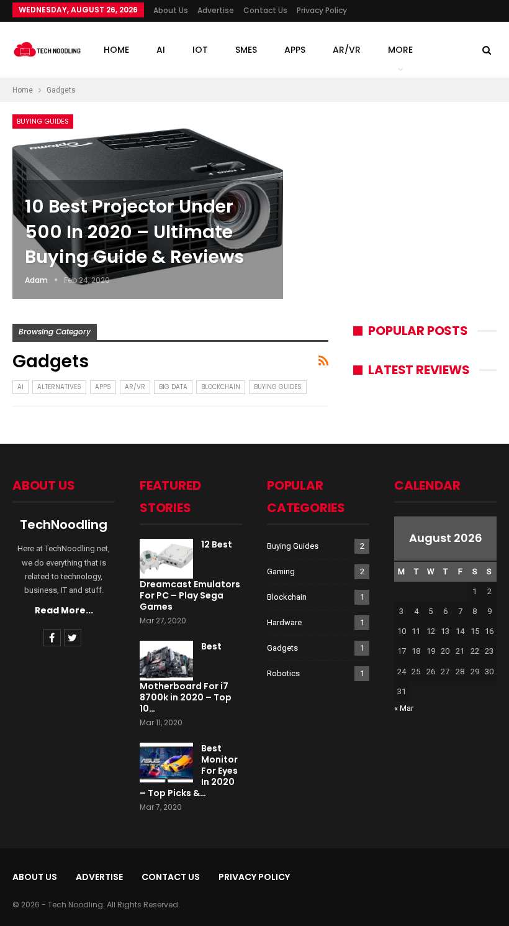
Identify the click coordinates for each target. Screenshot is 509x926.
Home (116, 50)
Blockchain (220, 387)
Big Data (173, 387)
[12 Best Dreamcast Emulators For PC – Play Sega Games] (166, 559)
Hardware (284, 622)
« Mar (403, 708)
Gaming (281, 571)
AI (160, 50)
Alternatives (59, 387)
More (400, 50)
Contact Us (265, 10)
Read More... (64, 610)
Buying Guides (43, 121)
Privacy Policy (322, 10)
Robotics (283, 673)
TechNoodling (63, 524)
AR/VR (347, 50)
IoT (200, 50)
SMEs (246, 50)
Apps (294, 50)
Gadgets (282, 648)
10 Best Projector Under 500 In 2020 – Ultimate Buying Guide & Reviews (134, 231)
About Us (170, 10)
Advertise (215, 10)
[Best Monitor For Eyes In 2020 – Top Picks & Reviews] (166, 762)
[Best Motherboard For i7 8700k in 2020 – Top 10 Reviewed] (166, 661)
